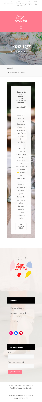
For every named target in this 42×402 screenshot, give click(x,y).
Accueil (10, 68)
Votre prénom (13, 353)
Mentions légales (17, 308)
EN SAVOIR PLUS (21, 226)
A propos (14, 321)
